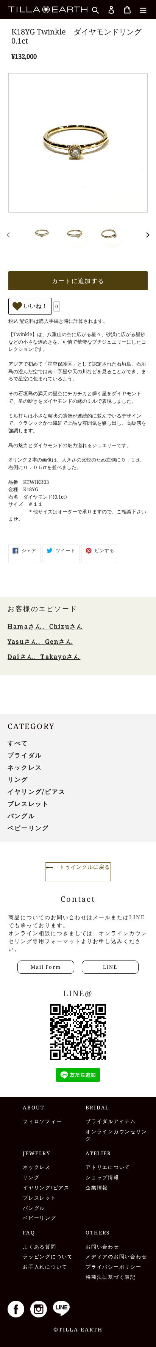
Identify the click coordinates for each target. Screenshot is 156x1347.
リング (18, 779)
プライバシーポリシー (114, 1267)
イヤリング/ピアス (37, 791)
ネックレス (25, 767)
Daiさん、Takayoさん (44, 656)
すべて (18, 743)
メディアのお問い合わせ (116, 1256)
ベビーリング (28, 828)
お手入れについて (45, 1267)
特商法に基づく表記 (111, 1277)
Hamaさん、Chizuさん (45, 626)
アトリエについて (108, 1167)
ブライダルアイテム (111, 1121)
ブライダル (25, 755)
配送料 (26, 321)
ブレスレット (28, 803)
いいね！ (35, 306)
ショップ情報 (102, 1177)
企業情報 (97, 1187)
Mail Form (46, 967)
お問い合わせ (102, 1247)
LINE (110, 967)
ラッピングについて (48, 1256)
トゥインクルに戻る (83, 866)
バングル (21, 816)
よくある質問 (39, 1247)
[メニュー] (143, 9)
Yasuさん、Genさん (40, 641)
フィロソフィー (42, 1121)
